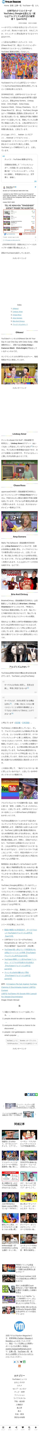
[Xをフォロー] (17, 1361)
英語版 (17, 723)
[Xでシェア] (26, 1094)
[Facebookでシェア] (31, 1094)
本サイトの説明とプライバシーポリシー (19, 1354)
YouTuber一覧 (23, 1351)
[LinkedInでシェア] (32, 710)
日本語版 (25, 723)
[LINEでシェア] (36, 1094)
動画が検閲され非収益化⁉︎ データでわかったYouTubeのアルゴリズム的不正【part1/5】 (20, 933)
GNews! (16, 308)
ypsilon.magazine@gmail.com (18, 1349)
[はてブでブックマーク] (34, 1094)
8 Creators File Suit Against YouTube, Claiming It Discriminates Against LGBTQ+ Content (19, 987)
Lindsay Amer (18, 312)
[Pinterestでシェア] (29, 710)
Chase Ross (17, 315)
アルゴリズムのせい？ (20, 324)
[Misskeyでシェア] (12, 710)
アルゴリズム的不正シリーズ (28, 1043)
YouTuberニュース (12, 1040)
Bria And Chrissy (19, 321)
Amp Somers (17, 318)
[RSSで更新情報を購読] (19, 1366)
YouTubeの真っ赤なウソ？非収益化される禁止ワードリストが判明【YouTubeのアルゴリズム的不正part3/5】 (20, 952)
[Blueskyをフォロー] (21, 1361)
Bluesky (28, 1338)
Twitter (21, 1338)
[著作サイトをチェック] (14, 1361)
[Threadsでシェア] (18, 710)
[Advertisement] (19, 280)
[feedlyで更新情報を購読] (24, 1361)
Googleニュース (12, 1341)
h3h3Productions (12, 1043)
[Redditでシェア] (21, 710)
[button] (35, 710)
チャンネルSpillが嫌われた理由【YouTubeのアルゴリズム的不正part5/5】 (17, 975)
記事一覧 (12, 1351)
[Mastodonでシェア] (6, 710)
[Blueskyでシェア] (28, 1094)
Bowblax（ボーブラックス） (28, 1040)
